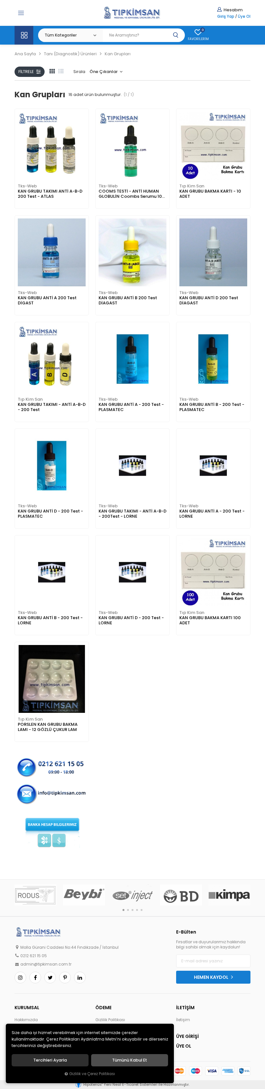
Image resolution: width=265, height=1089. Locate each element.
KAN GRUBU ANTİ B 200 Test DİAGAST (128, 300)
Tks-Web (27, 186)
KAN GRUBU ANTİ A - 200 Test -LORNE (212, 513)
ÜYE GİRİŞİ (187, 1036)
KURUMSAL (27, 1007)
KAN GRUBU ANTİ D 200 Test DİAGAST (208, 300)
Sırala (79, 71)
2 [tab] (128, 910)
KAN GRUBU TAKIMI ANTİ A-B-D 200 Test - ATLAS (50, 193)
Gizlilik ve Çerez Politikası (92, 1074)
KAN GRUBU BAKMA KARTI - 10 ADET (210, 193)
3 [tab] (132, 910)
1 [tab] (123, 910)
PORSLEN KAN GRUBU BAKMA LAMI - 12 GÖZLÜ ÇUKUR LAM (48, 727)
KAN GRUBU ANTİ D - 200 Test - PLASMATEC (50, 513)
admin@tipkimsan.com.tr (45, 964)
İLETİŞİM (185, 1007)
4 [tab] (137, 910)
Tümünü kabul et (129, 1060)
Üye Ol (244, 16)
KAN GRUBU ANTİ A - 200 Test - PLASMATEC (131, 407)
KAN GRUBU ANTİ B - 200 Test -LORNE (50, 620)
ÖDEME (103, 1007)
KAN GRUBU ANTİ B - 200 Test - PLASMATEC (211, 407)
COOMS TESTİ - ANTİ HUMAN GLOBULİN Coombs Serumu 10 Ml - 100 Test (130, 194)
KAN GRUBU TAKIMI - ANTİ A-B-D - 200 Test (52, 407)
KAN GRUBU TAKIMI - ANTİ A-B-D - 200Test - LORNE (132, 513)
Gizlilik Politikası (110, 1020)
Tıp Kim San (191, 186)
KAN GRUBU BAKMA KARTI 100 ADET (210, 620)
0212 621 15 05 (33, 956)
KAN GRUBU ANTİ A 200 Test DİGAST (47, 300)
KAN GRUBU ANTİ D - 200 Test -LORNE (131, 620)
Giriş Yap (225, 16)
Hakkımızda (26, 1020)
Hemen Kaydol (211, 977)
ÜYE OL (183, 1046)
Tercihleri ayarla (50, 1060)
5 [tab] (141, 910)
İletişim (183, 1020)
